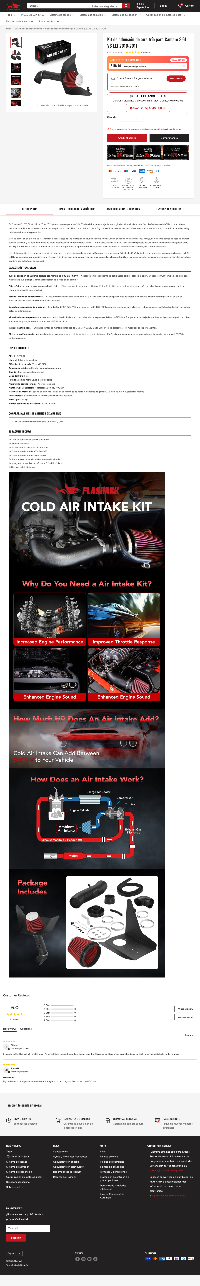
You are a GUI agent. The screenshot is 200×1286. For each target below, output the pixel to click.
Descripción (29, 209)
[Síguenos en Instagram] (83, 1259)
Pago (102, 1151)
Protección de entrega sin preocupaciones (114, 1178)
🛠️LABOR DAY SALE (32, 14)
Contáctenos (60, 1151)
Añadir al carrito (127, 137)
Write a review (185, 1009)
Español (11, 1253)
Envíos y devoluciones (170, 209)
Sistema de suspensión (124, 14)
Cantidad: (112, 117)
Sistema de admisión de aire (28, 28)
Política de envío (109, 1156)
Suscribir (16, 1237)
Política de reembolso (112, 1161)
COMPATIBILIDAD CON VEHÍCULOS (76, 209)
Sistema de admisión (91, 14)
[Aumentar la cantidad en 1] (140, 118)
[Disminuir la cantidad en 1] (123, 118)
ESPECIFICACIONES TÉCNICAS (123, 209)
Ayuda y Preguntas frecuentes (70, 1156)
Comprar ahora (169, 137)
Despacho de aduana (18, 21)
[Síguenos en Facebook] (77, 1259)
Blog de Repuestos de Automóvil (112, 1196)
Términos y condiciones (113, 1171)
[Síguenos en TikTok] (95, 1259)
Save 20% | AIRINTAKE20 (149, 108)
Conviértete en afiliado (66, 1161)
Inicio (9, 28)
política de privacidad (112, 1166)
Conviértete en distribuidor (68, 1166)
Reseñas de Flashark (64, 1176)
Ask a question (185, 1017)
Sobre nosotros (46, 21)
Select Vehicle (176, 78)
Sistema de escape (60, 14)
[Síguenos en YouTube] (89, 1259)
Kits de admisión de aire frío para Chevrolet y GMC (39, 421)
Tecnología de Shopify (17, 1265)
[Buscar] (126, 5)
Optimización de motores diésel (164, 14)
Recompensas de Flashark (67, 1171)
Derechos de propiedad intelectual (113, 1187)
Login (163, 5)
